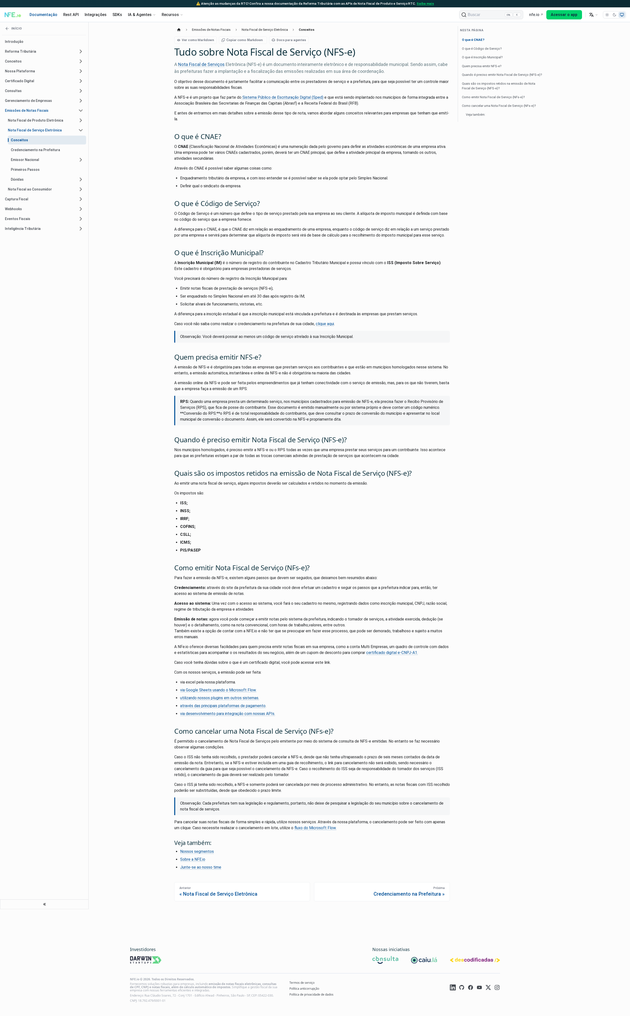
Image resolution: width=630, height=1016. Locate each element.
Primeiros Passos (25, 170)
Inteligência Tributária (23, 229)
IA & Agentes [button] (140, 14)
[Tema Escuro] (614, 15)
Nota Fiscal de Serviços (201, 64)
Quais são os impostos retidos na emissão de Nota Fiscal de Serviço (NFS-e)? (498, 86)
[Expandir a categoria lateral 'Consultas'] (80, 90)
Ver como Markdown (198, 40)
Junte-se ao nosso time (200, 867)
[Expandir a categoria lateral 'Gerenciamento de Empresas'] (80, 100)
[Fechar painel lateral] (44, 904)
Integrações (96, 14)
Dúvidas (17, 179)
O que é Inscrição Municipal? (482, 57)
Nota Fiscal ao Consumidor (30, 189)
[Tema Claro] (607, 15)
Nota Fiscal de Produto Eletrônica (35, 120)
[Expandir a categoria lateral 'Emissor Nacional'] (80, 159)
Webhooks (13, 209)
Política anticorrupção (304, 988)
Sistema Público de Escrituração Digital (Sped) (282, 97)
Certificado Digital (19, 81)
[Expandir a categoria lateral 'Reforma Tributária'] (80, 51)
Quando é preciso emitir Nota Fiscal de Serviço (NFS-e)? (502, 75)
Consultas (13, 91)
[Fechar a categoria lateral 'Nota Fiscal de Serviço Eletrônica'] (80, 130)
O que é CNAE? (473, 40)
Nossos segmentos (197, 851)
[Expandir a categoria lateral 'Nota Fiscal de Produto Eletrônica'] (80, 120)
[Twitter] (488, 988)
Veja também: (475, 114)
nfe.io (534, 14)
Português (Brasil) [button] (593, 15)
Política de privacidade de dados (311, 994)
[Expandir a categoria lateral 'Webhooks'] (80, 209)
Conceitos (13, 61)
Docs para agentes (291, 40)
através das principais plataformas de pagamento (223, 705)
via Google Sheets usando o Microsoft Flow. (218, 690)
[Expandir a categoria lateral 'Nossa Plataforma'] (80, 71)
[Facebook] (470, 988)
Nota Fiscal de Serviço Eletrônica (35, 130)
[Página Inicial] (179, 29)
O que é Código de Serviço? (482, 48)
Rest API (71, 14)
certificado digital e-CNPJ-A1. (392, 652)
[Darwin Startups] (146, 960)
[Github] (462, 988)
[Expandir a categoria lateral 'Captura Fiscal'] (80, 199)
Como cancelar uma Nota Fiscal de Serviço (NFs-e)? (499, 106)
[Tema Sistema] (621, 15)
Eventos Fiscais (17, 219)
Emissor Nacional (25, 160)
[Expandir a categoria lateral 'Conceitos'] (80, 61)
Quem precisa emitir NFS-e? (482, 66)
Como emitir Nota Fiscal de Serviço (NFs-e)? (493, 97)
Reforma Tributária (20, 51)
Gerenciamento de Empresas (28, 101)
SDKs (117, 14)
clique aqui (325, 323)
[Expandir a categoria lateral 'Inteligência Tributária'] (80, 228)
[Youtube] (479, 988)
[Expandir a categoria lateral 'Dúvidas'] (80, 179)
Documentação (43, 14)
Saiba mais (425, 3)
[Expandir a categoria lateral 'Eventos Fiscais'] (80, 218)
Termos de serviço (302, 983)
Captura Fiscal (16, 199)
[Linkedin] (453, 988)
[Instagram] (497, 988)
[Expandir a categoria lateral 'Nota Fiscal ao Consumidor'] (80, 189)
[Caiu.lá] (424, 960)
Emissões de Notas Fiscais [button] (26, 110)
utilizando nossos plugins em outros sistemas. (219, 698)
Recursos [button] (170, 14)
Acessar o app (564, 14)
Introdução (14, 42)
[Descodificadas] (475, 961)
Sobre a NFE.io (192, 859)
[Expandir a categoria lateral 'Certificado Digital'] (80, 81)
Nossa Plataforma (20, 71)
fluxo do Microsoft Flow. (315, 828)
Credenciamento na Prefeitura (35, 150)
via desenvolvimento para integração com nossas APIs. (227, 713)
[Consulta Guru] (385, 960)
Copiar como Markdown (244, 40)
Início (16, 28)
